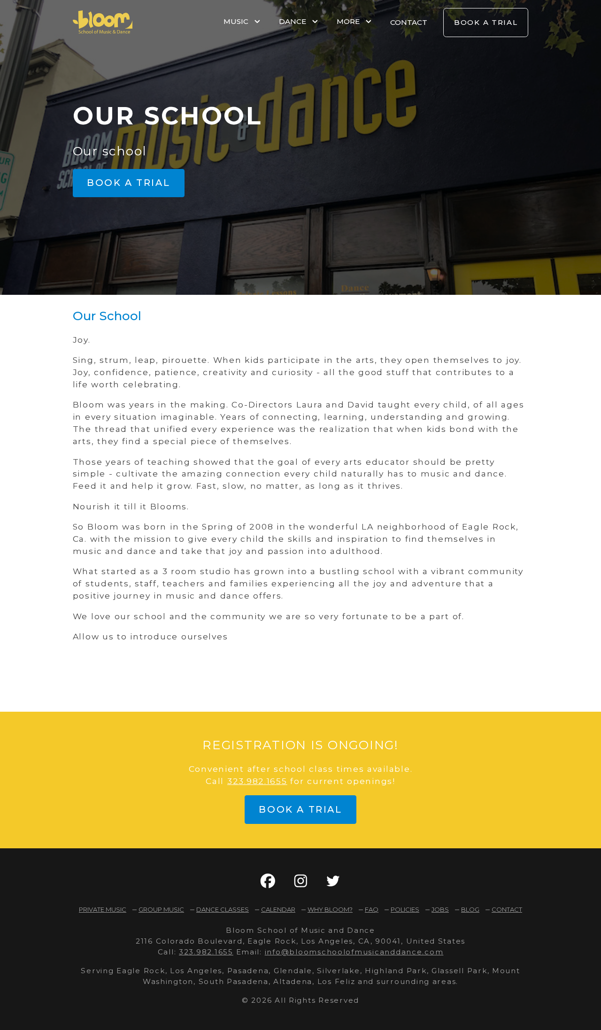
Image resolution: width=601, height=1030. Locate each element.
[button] (268, 881)
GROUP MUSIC (161, 909)
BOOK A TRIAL (486, 22)
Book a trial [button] (128, 182)
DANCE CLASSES (222, 909)
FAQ (371, 909)
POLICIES (405, 909)
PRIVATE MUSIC (102, 909)
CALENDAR (278, 909)
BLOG (470, 909)
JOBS (440, 909)
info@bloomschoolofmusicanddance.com (354, 951)
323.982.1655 (257, 781)
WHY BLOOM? (330, 909)
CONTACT (408, 22)
